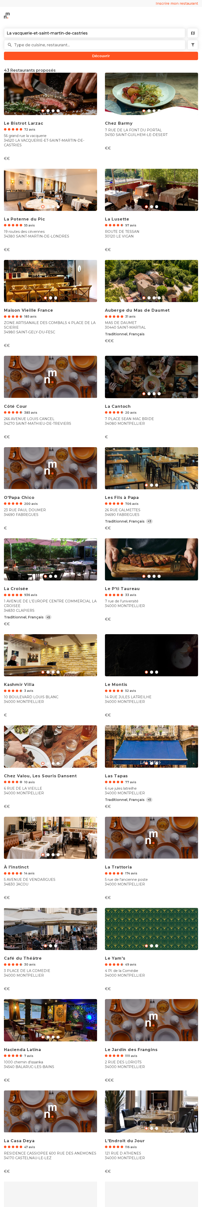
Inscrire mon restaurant (177, 3)
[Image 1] (48, 110)
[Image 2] (53, 110)
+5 (48, 617)
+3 (149, 521)
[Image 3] (58, 110)
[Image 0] (42, 110)
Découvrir (101, 56)
